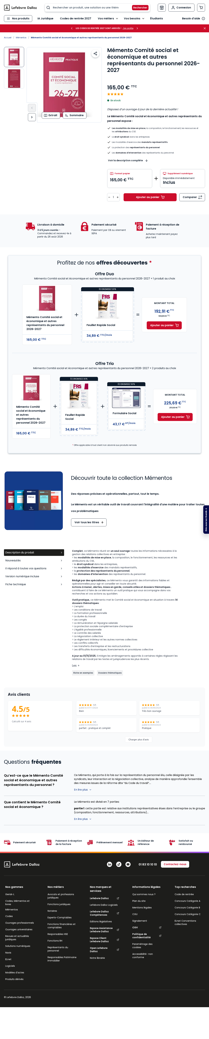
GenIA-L (9, 894)
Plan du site (139, 901)
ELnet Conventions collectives (185, 922)
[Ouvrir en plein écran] (64, 85)
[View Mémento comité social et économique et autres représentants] (14, 78)
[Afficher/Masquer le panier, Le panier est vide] (201, 8)
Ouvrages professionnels (19, 922)
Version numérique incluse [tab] (22, 576)
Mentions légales (142, 907)
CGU (134, 914)
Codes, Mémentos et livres (17, 902)
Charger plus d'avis (139, 739)
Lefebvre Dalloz (99, 898)
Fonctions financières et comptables (62, 925)
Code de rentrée (184, 894)
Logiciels (10, 966)
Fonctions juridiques (59, 904)
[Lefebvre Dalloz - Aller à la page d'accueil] (20, 7)
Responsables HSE (58, 934)
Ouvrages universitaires (18, 929)
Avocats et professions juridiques (61, 896)
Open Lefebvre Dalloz (99, 949)
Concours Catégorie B (187, 907)
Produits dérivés (14, 979)
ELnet (8, 959)
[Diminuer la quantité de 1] (109, 197)
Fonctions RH (55, 940)
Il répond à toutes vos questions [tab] (25, 568)
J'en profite (128, 28)
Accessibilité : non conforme (142, 955)
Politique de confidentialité (141, 935)
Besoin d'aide (191, 18)
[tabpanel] (138, 612)
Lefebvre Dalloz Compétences (99, 913)
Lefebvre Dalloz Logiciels (104, 905)
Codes (9, 916)
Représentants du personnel (58, 949)
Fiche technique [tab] (15, 584)
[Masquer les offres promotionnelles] (205, 28)
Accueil (7, 37)
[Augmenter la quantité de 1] (118, 197)
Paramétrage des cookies (142, 945)
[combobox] (97, 8)
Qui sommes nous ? (143, 894)
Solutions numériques (17, 946)
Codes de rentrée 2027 (75, 18)
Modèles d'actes (14, 972)
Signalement (139, 920)
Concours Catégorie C (188, 914)
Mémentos (21, 37)
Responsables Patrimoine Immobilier (62, 959)
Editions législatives (101, 921)
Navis (8, 952)
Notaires (52, 911)
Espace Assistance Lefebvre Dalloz (101, 929)
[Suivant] (32, 117)
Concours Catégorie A (187, 901)
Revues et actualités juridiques (17, 937)
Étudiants (156, 18)
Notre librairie (97, 958)
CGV (135, 927)
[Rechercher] (138, 7)
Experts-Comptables (60, 917)
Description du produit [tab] (19, 552)
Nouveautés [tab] (13, 560)
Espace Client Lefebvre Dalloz (99, 939)
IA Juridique (45, 18)
